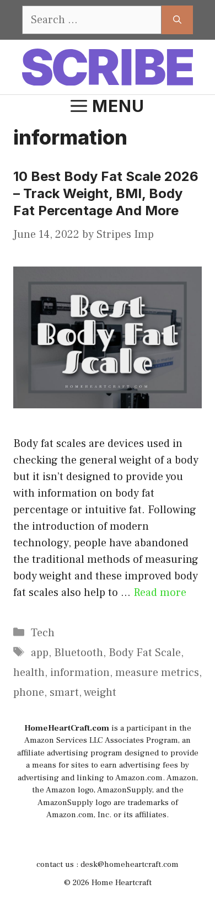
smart (64, 692)
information (80, 672)
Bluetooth (78, 653)
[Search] (177, 20)
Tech (43, 633)
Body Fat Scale (145, 653)
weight (100, 692)
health (29, 672)
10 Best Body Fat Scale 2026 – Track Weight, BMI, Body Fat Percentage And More (105, 193)
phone (28, 692)
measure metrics (157, 672)
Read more (159, 592)
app (40, 653)
